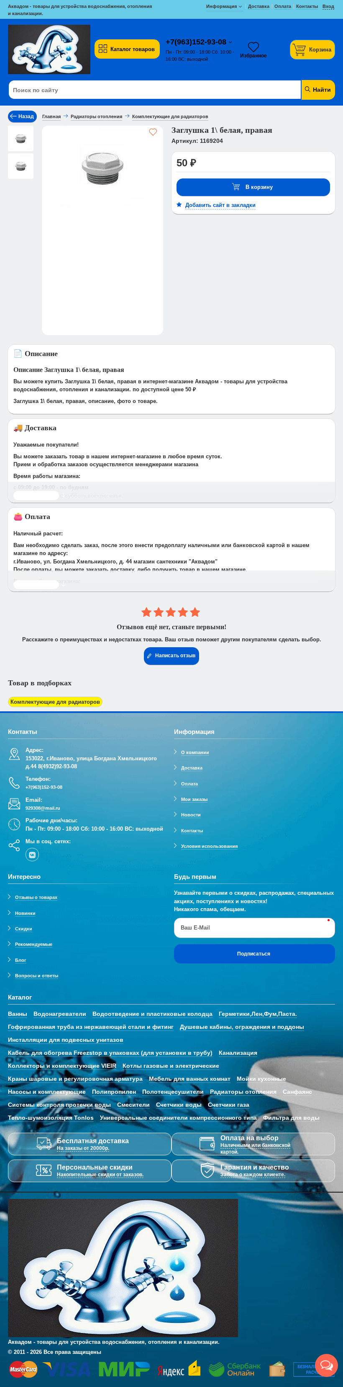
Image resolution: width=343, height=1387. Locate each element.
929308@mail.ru (43, 808)
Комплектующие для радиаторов (55, 702)
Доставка (191, 767)
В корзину (259, 187)
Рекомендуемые (33, 944)
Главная (51, 116)
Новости (191, 814)
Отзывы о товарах (36, 897)
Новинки (25, 913)
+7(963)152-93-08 (197, 42)
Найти (321, 89)
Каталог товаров (132, 49)
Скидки (23, 928)
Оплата (189, 783)
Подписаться (253, 954)
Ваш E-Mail (195, 928)
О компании (195, 752)
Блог (20, 960)
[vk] (32, 854)
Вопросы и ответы (36, 975)
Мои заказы (194, 799)
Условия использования (209, 846)
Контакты (192, 830)
